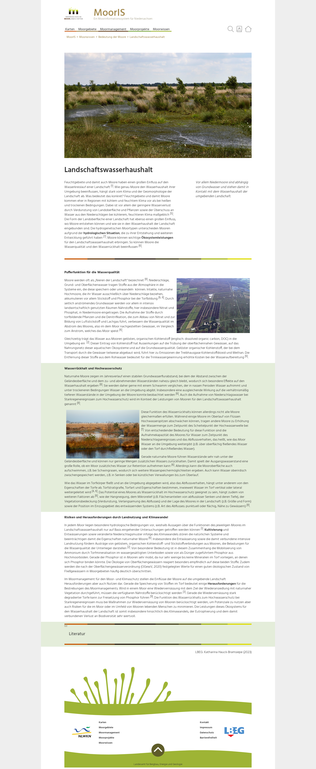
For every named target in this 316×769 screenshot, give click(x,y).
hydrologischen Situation (101, 233)
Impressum (206, 727)
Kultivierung (213, 530)
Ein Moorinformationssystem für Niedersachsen (123, 18)
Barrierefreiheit (208, 738)
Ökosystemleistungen (157, 237)
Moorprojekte (106, 738)
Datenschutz (207, 733)
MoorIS (109, 13)
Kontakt (204, 722)
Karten (102, 722)
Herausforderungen (222, 583)
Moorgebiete (106, 727)
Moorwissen (105, 743)
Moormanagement (109, 733)
